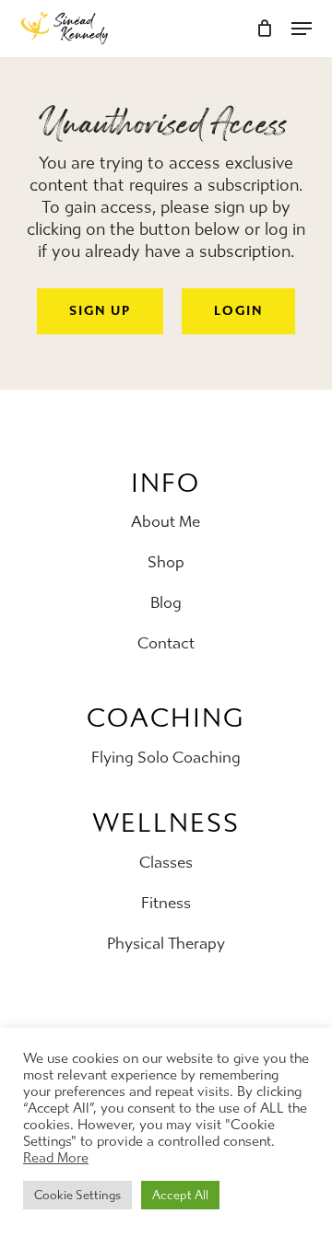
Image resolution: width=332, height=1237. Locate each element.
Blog (166, 602)
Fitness (166, 902)
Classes (166, 862)
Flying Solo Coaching (166, 757)
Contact (166, 643)
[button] (100, 311)
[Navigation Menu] (301, 28)
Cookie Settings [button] (77, 1195)
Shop (166, 562)
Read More (56, 1158)
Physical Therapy (166, 943)
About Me (165, 521)
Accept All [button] (180, 1195)
